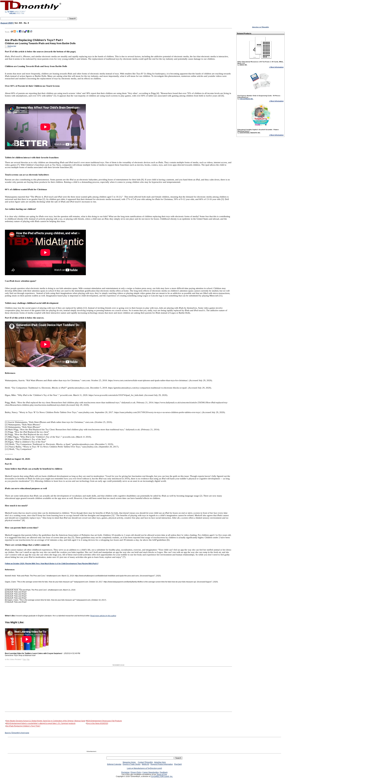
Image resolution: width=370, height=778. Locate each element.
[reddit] (31, 32)
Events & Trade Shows (131, 764)
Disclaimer (125, 772)
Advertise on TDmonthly (260, 27)
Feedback (164, 772)
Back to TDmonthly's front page (17, 733)
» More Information (276, 67)
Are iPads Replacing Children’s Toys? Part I (23, 726)
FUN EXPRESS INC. (246, 99)
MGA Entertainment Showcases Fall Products (104, 721)
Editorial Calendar (114, 764)
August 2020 (6, 23)
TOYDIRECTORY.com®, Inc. (162, 776)
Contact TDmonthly (145, 762)
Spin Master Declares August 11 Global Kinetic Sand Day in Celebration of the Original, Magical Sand (45, 721)
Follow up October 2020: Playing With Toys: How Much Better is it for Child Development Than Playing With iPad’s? (51, 564)
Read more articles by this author (103, 616)
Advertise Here (160, 762)
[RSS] (14, 32)
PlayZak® (178, 764)
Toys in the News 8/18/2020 (97, 723)
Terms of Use (162, 774)
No (28, 659)
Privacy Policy (136, 772)
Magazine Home (129, 762)
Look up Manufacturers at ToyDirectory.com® (144, 768)
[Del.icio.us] (25, 32)
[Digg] (23, 32)
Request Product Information (161, 764)
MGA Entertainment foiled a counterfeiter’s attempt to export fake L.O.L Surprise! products (40, 723)
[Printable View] (11, 32)
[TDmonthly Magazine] (30, 14)
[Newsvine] (28, 32)
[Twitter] (17, 32)
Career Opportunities (150, 772)
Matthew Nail (12, 46)
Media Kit (145, 764)
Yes (24, 659)
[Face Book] (20, 32)
